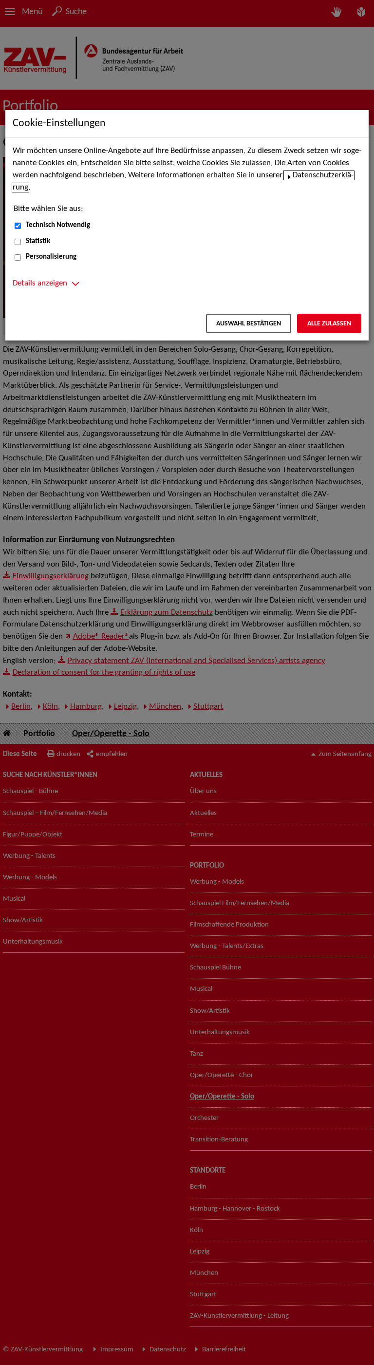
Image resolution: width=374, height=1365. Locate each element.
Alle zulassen (329, 323)
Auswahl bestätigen (248, 323)
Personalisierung (51, 257)
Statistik (38, 241)
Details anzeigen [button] (40, 283)
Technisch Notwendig (58, 225)
